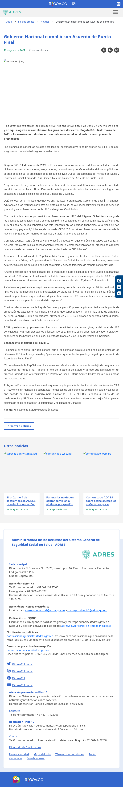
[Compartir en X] (103, 50)
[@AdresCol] (9, 678)
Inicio (9, 21)
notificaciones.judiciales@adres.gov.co (30, 636)
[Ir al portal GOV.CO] (34, 782)
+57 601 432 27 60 (47, 587)
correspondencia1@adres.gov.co (45, 610)
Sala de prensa (26, 21)
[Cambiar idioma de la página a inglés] (118, 4)
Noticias (45, 21)
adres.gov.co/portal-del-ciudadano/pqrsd (86, 626)
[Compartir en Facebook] (110, 50)
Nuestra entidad (19, 754)
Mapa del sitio (42, 754)
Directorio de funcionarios (25, 747)
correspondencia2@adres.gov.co (87, 610)
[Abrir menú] (115, 12)
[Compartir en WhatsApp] (116, 50)
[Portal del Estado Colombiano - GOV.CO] (58, 3)
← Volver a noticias (19, 426)
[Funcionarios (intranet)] (74, 4)
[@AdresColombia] (9, 664)
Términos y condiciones (69, 754)
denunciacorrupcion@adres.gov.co (28, 650)
